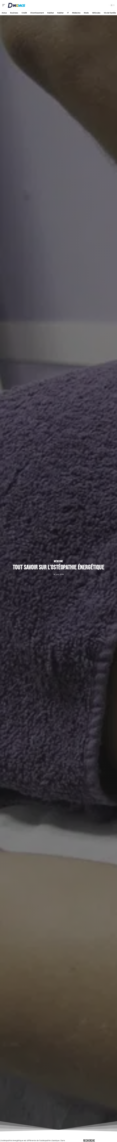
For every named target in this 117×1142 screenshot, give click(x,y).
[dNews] (16, 5)
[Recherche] (106, 5)
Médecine (58, 561)
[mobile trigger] (4, 5)
